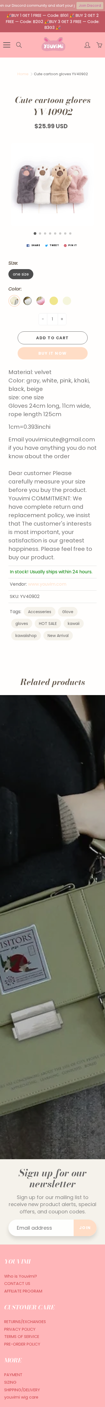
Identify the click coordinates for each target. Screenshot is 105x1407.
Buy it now (52, 353)
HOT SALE (48, 623)
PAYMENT (13, 1375)
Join (85, 1227)
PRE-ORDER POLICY (22, 1344)
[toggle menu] (6, 45)
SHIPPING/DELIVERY (22, 1390)
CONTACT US (17, 1283)
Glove (67, 612)
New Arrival (58, 635)
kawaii (74, 623)
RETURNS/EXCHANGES (25, 1321)
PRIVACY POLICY (20, 1329)
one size (21, 274)
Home (23, 74)
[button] (35, 233)
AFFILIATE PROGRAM (23, 1291)
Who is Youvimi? (20, 1276)
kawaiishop (26, 635)
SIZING (10, 1382)
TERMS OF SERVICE (21, 1336)
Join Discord (90, 5)
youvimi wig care (21, 1397)
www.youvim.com (47, 584)
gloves (21, 623)
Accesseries (39, 612)
